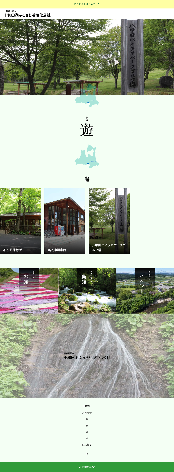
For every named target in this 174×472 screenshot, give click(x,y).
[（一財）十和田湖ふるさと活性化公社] (27, 13)
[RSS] (87, 454)
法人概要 (87, 444)
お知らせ (87, 412)
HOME (87, 406)
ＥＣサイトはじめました (87, 4)
